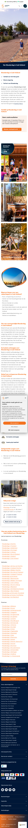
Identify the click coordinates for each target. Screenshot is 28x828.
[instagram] (2, 789)
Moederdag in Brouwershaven (11, 647)
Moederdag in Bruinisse (9, 645)
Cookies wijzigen (12, 819)
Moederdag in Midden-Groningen (12, 580)
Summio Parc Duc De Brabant (9, 703)
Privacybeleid (5, 419)
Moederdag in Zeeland (9, 556)
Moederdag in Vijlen (8, 635)
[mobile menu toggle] (25, 6)
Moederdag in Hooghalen (9, 616)
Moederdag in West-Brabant (10, 591)
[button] (14, 430)
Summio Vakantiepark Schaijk (8, 689)
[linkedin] (10, 789)
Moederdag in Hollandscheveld (11, 610)
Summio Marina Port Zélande (8, 738)
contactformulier (8, 509)
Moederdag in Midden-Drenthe (11, 570)
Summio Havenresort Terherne (9, 694)
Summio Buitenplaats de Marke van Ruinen (12, 710)
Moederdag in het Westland (10, 597)
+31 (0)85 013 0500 (11, 514)
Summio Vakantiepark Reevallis (9, 728)
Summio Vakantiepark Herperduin (10, 733)
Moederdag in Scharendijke (10, 649)
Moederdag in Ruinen (8, 608)
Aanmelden (13, 678)
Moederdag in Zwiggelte (9, 612)
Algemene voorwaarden (7, 816)
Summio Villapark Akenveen (8, 719)
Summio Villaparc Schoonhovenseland (11, 712)
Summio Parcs (18, 103)
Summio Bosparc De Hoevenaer (9, 699)
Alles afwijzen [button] (14, 426)
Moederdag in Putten (8, 629)
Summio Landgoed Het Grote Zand (10, 717)
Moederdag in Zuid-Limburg (10, 582)
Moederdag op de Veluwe (9, 576)
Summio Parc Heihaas (6, 696)
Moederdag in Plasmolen (9, 637)
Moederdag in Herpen (8, 639)
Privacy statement (20, 816)
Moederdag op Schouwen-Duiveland (13, 593)
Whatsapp (6, 507)
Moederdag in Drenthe (9, 544)
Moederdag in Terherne (9, 625)
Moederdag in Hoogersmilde (10, 614)
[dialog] (14, 414)
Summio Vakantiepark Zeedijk (8, 740)
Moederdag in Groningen (9, 550)
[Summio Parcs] (8, 6)
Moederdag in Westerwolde (10, 578)
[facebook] (6, 789)
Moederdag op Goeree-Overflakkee (12, 595)
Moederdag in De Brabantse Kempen (13, 589)
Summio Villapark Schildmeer (8, 722)
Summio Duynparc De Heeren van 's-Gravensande (10, 745)
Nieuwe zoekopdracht (11, 129)
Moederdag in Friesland (9, 546)
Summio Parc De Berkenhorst (9, 701)
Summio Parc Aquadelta (7, 708)
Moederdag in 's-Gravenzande (11, 656)
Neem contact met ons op (12, 521)
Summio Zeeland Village (7, 735)
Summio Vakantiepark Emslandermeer (11, 726)
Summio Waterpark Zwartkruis (9, 742)
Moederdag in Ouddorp (9, 654)
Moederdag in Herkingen (9, 652)
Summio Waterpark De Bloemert (9, 692)
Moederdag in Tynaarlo (9, 618)
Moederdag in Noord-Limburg (11, 584)
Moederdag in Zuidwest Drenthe (11, 568)
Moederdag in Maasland (9, 586)
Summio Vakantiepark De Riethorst (10, 731)
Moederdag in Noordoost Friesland (12, 572)
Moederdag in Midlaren (9, 606)
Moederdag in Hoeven (8, 643)
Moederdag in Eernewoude (10, 622)
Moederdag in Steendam (9, 633)
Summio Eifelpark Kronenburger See (10, 687)
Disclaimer (3, 819)
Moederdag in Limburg (9, 552)
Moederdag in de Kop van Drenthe (12, 566)
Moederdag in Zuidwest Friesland (12, 574)
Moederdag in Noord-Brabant (11, 554)
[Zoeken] (21, 6)
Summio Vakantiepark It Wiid (8, 724)
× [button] (25, 398)
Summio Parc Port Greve (7, 706)
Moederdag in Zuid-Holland (10, 558)
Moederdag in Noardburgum (10, 620)
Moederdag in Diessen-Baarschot (12, 641)
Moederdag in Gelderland (9, 548)
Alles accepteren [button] (14, 423)
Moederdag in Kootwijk (9, 627)
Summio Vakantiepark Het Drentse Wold (11, 715)
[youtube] (13, 789)
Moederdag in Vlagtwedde (10, 631)
